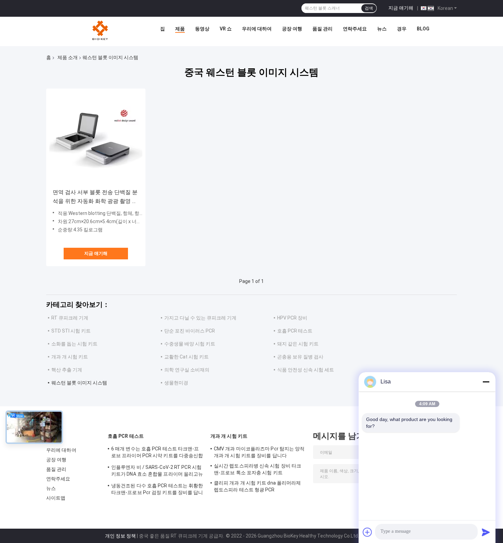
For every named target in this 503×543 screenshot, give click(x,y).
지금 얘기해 (400, 8)
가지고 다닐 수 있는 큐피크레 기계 (200, 318)
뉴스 (382, 28)
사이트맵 (55, 498)
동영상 (202, 28)
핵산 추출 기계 (66, 369)
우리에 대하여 (257, 28)
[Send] (485, 532)
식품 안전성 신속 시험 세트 (305, 369)
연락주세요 (355, 28)
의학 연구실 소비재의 (186, 369)
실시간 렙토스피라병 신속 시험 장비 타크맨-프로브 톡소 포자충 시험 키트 (257, 469)
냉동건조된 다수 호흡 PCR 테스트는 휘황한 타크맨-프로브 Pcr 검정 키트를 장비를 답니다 (157, 490)
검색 (369, 8)
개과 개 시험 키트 (69, 356)
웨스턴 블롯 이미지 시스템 (79, 382)
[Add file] (367, 532)
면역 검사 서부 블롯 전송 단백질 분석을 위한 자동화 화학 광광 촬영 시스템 (95, 197)
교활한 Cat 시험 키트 (186, 356)
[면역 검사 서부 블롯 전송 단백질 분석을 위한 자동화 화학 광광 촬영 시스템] (95, 138)
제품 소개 (67, 57)
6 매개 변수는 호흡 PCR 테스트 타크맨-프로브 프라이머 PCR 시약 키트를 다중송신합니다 (157, 453)
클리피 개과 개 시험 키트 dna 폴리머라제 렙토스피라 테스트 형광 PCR (257, 486)
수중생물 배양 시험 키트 (189, 344)
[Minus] (486, 382)
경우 (402, 28)
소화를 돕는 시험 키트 (74, 344)
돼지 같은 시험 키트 (298, 344)
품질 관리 (322, 28)
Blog (423, 28)
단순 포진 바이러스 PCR (189, 331)
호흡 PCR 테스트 (294, 331)
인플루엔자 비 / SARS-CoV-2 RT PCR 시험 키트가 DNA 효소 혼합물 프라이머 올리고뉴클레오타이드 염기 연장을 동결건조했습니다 (157, 471)
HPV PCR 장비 (292, 318)
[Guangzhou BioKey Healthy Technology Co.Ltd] (101, 30)
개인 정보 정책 (120, 536)
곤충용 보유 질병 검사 (300, 356)
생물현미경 (176, 382)
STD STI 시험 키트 (71, 331)
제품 (180, 28)
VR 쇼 (226, 28)
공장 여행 (292, 28)
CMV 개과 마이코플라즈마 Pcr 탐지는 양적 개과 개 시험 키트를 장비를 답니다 (259, 452)
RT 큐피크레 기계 (69, 318)
